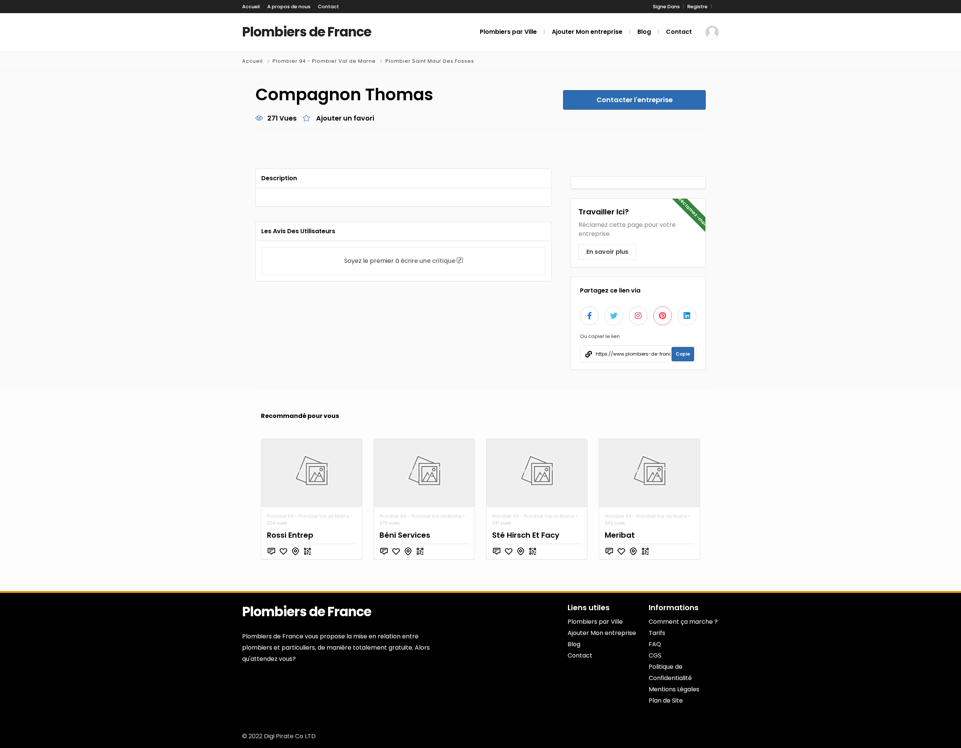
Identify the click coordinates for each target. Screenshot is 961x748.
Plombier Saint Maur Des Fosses (430, 61)
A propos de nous (288, 6)
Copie (683, 354)
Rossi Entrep (290, 535)
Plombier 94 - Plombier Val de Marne (324, 61)
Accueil (251, 6)
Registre (697, 6)
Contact (328, 6)
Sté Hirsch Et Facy (525, 535)
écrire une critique (428, 260)
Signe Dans (666, 6)
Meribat (620, 535)
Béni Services (405, 535)
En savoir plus (607, 251)
